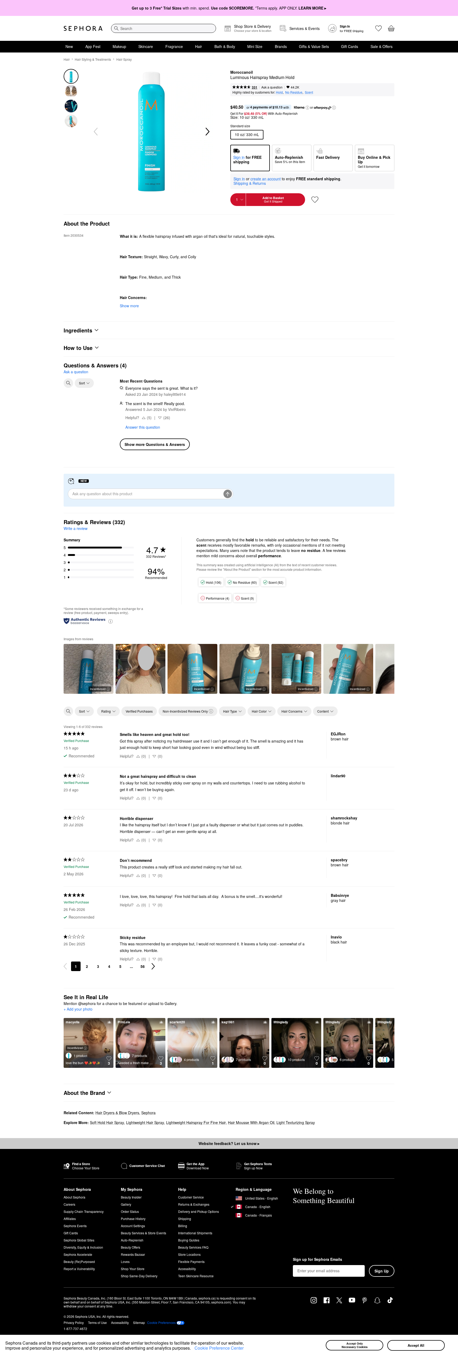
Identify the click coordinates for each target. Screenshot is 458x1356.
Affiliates (70, 1218)
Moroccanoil (241, 72)
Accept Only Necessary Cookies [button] (355, 1345)
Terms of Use (97, 1322)
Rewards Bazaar (133, 1254)
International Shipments (195, 1233)
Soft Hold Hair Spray (107, 1122)
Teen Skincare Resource (196, 1276)
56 (142, 966)
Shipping (184, 1218)
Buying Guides (188, 1240)
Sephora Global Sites (79, 1240)
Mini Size (254, 46)
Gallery (126, 1204)
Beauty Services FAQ (193, 1247)
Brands (281, 46)
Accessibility (187, 1268)
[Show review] (140, 669)
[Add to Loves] (314, 199)
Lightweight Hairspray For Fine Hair (196, 1122)
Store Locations (189, 1254)
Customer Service (191, 1197)
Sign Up (382, 1271)
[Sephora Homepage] (83, 28)
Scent (309, 92)
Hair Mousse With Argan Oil (251, 1122)
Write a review (75, 528)
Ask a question (272, 87)
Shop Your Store (132, 1268)
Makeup (119, 46)
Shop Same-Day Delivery (139, 1276)
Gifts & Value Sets (314, 46)
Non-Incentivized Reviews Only (185, 711)
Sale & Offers (382, 46)
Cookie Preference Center (219, 1347)
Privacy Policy (74, 1322)
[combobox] (163, 28)
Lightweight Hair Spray (145, 1122)
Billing (182, 1225)
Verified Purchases (139, 711)
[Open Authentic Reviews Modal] (110, 621)
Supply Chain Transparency (84, 1211)
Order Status (130, 1211)
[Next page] (153, 966)
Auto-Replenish (132, 1240)
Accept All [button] (416, 1345)
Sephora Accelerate (78, 1254)
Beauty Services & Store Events (143, 1233)
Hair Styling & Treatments (93, 59)
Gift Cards (349, 46)
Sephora (148, 1112)
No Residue (293, 92)
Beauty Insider (131, 1197)
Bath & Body (224, 46)
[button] (192, 1349)
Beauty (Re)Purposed (79, 1261)
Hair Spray (124, 59)
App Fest (92, 46)
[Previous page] (65, 966)
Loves (125, 1261)
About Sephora (74, 1197)
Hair (198, 46)
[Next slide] (207, 131)
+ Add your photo (78, 1009)
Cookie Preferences (161, 1322)
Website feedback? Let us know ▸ (229, 1143)
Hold (279, 92)
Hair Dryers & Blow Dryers (117, 1112)
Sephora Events (75, 1225)
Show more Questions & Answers (155, 444)
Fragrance (174, 46)
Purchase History (133, 1218)
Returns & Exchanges (193, 1204)
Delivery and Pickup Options (198, 1211)
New (69, 46)
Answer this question (142, 427)
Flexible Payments (191, 1261)
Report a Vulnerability (79, 1268)
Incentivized (97, 689)
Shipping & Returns (250, 183)
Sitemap (139, 1322)
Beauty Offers (130, 1247)
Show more (129, 305)
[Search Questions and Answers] (68, 383)
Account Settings (133, 1225)
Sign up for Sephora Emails (317, 1259)
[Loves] (378, 28)
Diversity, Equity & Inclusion (83, 1247)
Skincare (145, 46)
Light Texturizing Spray (295, 1122)
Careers (69, 1204)
